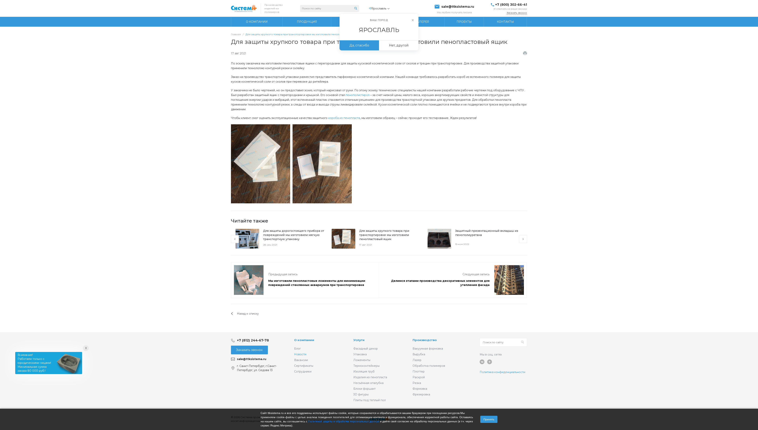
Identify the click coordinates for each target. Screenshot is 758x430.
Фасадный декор (365, 348)
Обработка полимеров (429, 366)
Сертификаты (303, 366)
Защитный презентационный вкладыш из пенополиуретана (486, 233)
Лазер (417, 360)
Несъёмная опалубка (368, 383)
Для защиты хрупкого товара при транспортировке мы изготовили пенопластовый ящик (384, 235)
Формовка (420, 388)
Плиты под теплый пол (369, 400)
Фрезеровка (421, 394)
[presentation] (235, 239)
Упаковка (360, 354)
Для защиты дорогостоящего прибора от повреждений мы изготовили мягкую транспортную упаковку (293, 235)
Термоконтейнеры (366, 366)
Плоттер (419, 371)
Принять (488, 419)
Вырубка (419, 354)
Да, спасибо (359, 45)
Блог (297, 348)
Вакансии (301, 360)
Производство (425, 340)
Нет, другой (399, 45)
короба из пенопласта (344, 118)
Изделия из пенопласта (370, 377)
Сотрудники (302, 371)
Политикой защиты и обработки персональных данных (343, 421)
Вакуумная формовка (428, 348)
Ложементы (361, 360)
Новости (300, 354)
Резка (417, 383)
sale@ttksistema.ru (457, 6)
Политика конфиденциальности (502, 372)
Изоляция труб (364, 371)
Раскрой (419, 377)
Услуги (359, 340)
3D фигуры (361, 394)
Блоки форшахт (364, 388)
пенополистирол (358, 95)
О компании (304, 340)
